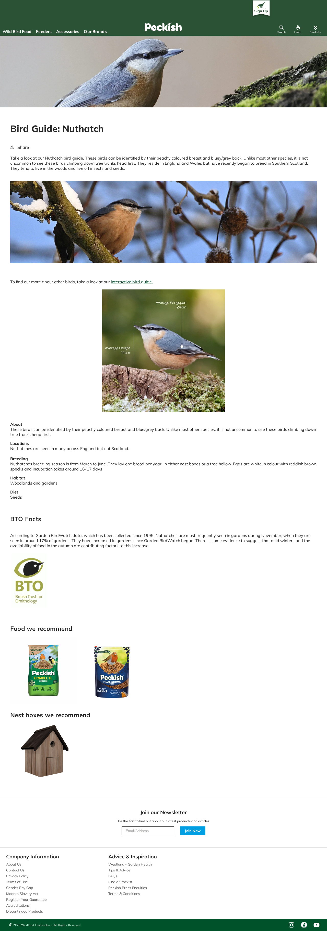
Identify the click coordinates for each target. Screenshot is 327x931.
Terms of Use (17, 882)
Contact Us (15, 870)
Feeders (44, 31)
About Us (13, 864)
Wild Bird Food (17, 31)
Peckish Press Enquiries (127, 887)
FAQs (112, 876)
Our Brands (95, 31)
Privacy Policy (17, 876)
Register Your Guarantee (26, 899)
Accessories (67, 31)
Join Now (193, 830)
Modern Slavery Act (22, 893)
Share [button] (23, 147)
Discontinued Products (24, 911)
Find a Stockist (120, 882)
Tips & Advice (119, 870)
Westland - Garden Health (130, 864)
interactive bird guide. (132, 281)
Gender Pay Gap (19, 887)
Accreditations (18, 905)
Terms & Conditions (124, 893)
